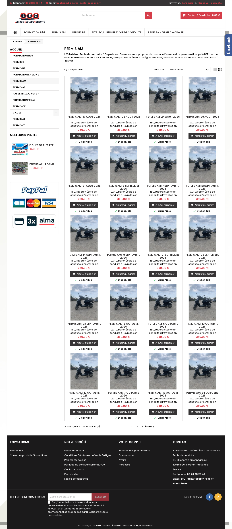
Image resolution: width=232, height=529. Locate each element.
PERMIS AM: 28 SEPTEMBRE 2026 (84, 325)
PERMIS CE (19, 106)
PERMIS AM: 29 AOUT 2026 (202, 117)
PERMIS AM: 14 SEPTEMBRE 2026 (84, 256)
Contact (180, 442)
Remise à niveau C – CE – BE (165, 32)
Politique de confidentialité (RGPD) (84, 464)
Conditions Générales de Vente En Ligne (87, 455)
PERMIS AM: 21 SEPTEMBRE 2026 (163, 256)
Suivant (148, 426)
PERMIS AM (59, 32)
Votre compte (130, 442)
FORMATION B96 (34, 32)
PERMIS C (18, 62)
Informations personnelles (134, 450)
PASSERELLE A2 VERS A (26, 93)
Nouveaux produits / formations (28, 455)
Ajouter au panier (84, 135)
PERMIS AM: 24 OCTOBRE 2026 (202, 394)
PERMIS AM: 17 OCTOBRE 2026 (123, 394)
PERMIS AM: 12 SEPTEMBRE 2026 (202, 187)
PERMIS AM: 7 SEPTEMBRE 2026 (163, 187)
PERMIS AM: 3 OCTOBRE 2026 (123, 325)
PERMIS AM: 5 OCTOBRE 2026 (163, 325)
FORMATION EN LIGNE (26, 74)
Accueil (16, 49)
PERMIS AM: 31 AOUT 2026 (84, 186)
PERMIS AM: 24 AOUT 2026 (163, 117)
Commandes (126, 455)
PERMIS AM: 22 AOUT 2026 (123, 117)
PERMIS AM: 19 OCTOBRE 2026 (163, 394)
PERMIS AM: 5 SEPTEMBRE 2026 (123, 187)
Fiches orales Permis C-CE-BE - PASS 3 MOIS (43, 145)
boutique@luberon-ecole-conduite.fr (78, 3)
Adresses (124, 464)
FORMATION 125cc (24, 100)
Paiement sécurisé (75, 460)
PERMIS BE (78, 32)
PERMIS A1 (19, 119)
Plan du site (71, 474)
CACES (17, 112)
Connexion (187, 3)
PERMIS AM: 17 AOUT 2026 (84, 117)
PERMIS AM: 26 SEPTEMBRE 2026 (202, 256)
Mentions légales (74, 450)
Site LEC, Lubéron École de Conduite (116, 32)
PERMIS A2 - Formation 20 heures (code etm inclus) (43, 164)
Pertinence (190, 70)
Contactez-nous (74, 469)
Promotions (17, 450)
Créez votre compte (210, 3)
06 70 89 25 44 (33, 3)
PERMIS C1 (19, 125)
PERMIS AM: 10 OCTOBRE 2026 (202, 325)
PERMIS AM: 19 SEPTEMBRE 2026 (123, 256)
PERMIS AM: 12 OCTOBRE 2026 (84, 394)
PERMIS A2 (19, 87)
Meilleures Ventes (23, 135)
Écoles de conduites (76, 478)
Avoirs (122, 460)
